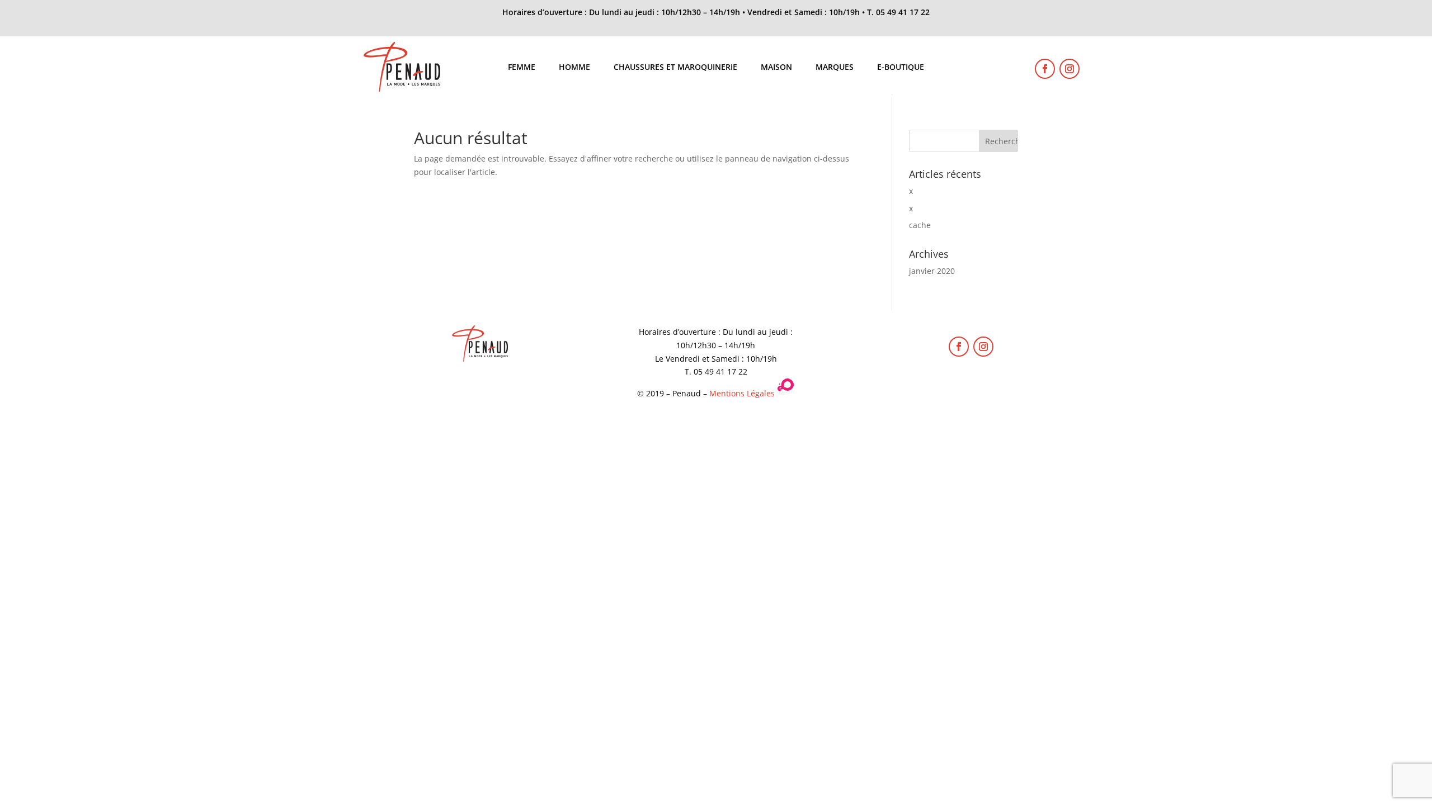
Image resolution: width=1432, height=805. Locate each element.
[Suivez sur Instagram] (1069, 69)
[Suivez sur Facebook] (1045, 69)
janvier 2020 (932, 271)
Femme (521, 67)
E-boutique (900, 67)
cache (920, 225)
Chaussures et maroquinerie (675, 67)
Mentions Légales (742, 393)
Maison (776, 67)
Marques (835, 67)
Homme (574, 67)
